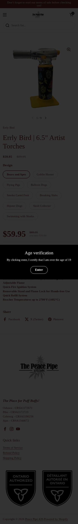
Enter (39, 270)
